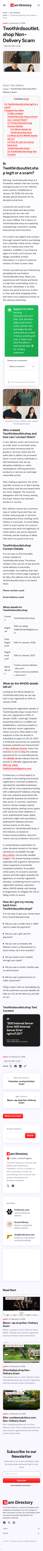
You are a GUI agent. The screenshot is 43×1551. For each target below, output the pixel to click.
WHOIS (10, 758)
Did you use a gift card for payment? (17, 935)
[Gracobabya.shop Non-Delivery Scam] (21, 1352)
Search (30, 1135)
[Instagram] (13, 1522)
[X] (8, 1185)
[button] (4, 5)
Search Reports (14, 1129)
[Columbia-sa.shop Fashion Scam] (21, 1081)
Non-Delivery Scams (16, 748)
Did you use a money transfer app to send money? (21, 969)
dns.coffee (8, 855)
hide (26, 99)
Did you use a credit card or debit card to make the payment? (20, 925)
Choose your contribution (17, 360)
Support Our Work (14, 110)
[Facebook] (13, 1185)
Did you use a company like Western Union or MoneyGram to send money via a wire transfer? (19, 947)
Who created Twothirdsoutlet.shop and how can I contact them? (22, 116)
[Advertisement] (21, 1265)
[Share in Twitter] (10, 1066)
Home (5, 13)
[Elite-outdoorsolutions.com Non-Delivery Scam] (21, 1399)
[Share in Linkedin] (20, 1066)
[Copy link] (25, 1066)
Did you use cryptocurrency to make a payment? (19, 979)
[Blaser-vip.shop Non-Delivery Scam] (21, 1100)
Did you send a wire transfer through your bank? (18, 959)
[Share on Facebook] (15, 1066)
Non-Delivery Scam (12, 46)
